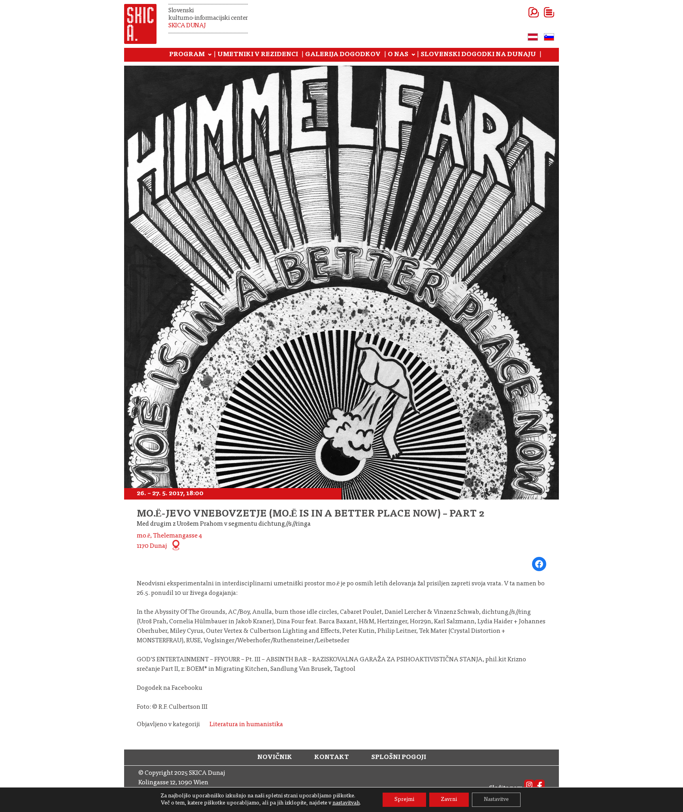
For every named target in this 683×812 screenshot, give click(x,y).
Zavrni (449, 800)
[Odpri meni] (539, 12)
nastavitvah (346, 803)
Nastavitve (496, 800)
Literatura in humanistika (246, 724)
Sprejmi (404, 800)
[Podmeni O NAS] (413, 55)
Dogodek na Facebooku (169, 688)
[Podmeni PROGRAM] (210, 55)
